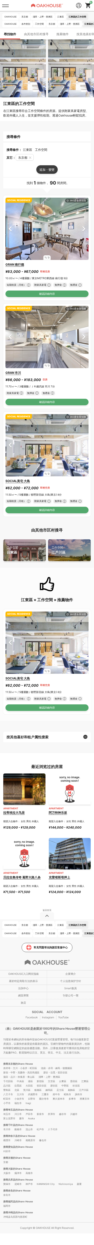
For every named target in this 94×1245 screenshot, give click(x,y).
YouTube (63, 1017)
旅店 (23, 1002)
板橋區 (38, 1090)
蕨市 (21, 1118)
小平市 (6, 1103)
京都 (5, 1162)
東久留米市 (59, 1098)
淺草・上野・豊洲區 (49, 1076)
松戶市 (40, 1129)
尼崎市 (18, 1184)
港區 (30, 1081)
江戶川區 (59, 550)
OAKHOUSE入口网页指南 (23, 973)
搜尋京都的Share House (17, 1157)
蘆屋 (79, 1184)
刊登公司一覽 (70, 995)
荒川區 (26, 1090)
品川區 (6, 1085)
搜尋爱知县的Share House (18, 1146)
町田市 (6, 1098)
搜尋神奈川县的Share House (19, 1135)
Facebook (32, 1017)
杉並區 (76, 1085)
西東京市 (84, 1098)
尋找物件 (10, 34)
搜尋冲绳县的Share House (18, 1212)
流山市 (29, 1129)
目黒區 (18, 1085)
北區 (16, 1090)
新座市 (40, 1114)
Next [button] (83, 229)
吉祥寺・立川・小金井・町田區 (20, 1068)
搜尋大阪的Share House (17, 1168)
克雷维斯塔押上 (59, 877)
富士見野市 (9, 1118)
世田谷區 (41, 1085)
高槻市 (29, 1173)
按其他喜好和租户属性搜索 (28, 737)
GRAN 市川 (13, 372)
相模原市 (30, 1140)
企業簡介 (70, 973)
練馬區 (49, 1090)
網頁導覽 (23, 995)
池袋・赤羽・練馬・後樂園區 (56, 1068)
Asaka (31, 1118)
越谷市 (62, 1114)
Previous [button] (10, 229)
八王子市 (8, 1094)
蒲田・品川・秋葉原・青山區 (19, 1076)
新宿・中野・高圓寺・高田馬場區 (21, 1072)
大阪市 (6, 1173)
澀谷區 (53, 1085)
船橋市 (18, 1129)
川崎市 (18, 1140)
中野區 (65, 1085)
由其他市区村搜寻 (36, 34)
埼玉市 (6, 1114)
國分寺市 (44, 1098)
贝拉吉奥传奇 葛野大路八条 (22, 877)
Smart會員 (70, 988)
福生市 (18, 1103)
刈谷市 (6, 1151)
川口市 (18, 1114)
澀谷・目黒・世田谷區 (55, 1072)
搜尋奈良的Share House (17, 1190)
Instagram (48, 1017)
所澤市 (51, 1114)
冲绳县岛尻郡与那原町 (15, 1216)
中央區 (20, 1081)
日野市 (31, 1098)
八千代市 (52, 1129)
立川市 (20, 1094)
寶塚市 (6, 1184)
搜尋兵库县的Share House (18, 1179)
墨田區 (73, 1081)
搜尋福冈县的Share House (18, 1201)
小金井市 (19, 1098)
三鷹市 (45, 1094)
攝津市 (18, 1173)
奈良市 (6, 1194)
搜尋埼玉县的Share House (18, 1109)
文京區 (51, 1081)
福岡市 (6, 1205)
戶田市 (29, 1114)
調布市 (78, 1094)
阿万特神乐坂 (58, 812)
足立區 (60, 1090)
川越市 (73, 1114)
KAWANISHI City (46, 1184)
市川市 (6, 1129)
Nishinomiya (66, 1184)
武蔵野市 (33, 1094)
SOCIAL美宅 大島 (17, 481)
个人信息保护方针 (70, 981)
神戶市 (29, 1184)
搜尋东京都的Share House (18, 1063)
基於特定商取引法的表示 (23, 981)
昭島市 (67, 1094)
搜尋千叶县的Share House (18, 1125)
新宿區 (40, 1081)
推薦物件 (62, 34)
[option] (47, 229)
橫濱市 (6, 1140)
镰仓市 (42, 1140)
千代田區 (8, 1081)
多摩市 (72, 1098)
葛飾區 (71, 1090)
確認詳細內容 (47, 293)
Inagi (28, 1103)
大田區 (29, 1085)
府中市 (56, 1094)
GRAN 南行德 (14, 264)
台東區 (12, 550)
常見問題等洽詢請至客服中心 (51, 947)
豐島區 (6, 1090)
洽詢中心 (23, 988)
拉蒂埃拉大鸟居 (14, 812)
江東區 (85, 1081)
